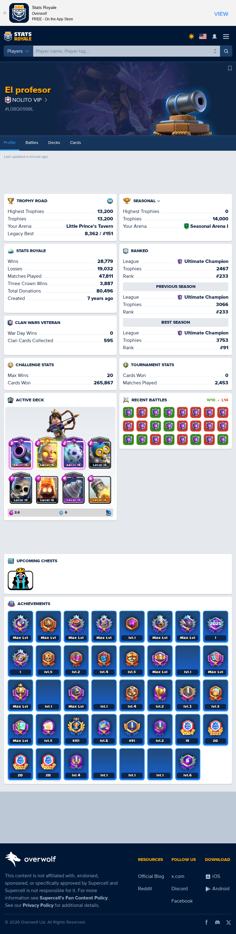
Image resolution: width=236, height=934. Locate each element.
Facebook (182, 901)
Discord (179, 889)
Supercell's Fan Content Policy (74, 898)
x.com (177, 876)
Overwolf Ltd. (33, 922)
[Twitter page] (228, 922)
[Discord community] (217, 922)
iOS (215, 876)
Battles (32, 142)
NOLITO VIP (27, 99)
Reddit (145, 889)
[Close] (4, 13)
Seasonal (144, 200)
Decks (54, 142)
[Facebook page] (206, 922)
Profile (10, 142)
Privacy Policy (38, 905)
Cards (75, 142)
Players (15, 51)
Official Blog (151, 876)
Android (220, 889)
